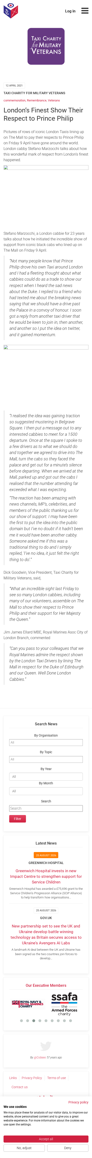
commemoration (14, 100)
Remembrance (36, 100)
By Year (46, 769)
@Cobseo (40, 1057)
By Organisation (46, 735)
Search (46, 801)
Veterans (54, 100)
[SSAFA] (64, 1004)
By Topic (46, 752)
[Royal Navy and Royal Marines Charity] (27, 1004)
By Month (46, 783)
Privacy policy (78, 1102)
